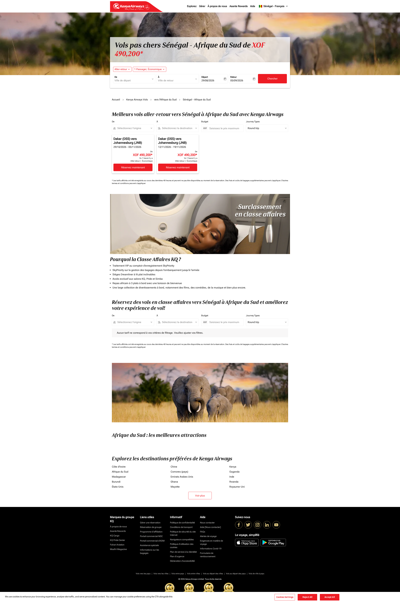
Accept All (330, 597)
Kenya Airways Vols (137, 99)
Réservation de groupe (150, 527)
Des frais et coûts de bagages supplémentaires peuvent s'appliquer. (253, 180)
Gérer (202, 6)
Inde (231, 476)
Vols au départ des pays (236, 573)
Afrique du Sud (120, 471)
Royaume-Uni (237, 486)
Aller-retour (121, 69)
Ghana (174, 481)
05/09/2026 (236, 80)
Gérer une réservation (150, 522)
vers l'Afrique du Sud (165, 99)
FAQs (202, 531)
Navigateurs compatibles (182, 539)
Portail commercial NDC (151, 536)
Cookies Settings (284, 597)
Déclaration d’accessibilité (182, 561)
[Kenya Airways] (238, 525)
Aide (252, 6)
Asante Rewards (239, 6)
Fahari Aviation (117, 544)
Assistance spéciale (149, 545)
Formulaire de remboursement (207, 555)
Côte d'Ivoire (119, 466)
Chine (174, 466)
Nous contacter (207, 522)
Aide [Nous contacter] (210, 527)
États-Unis (117, 486)
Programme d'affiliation (151, 531)
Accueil (116, 99)
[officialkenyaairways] (257, 525)
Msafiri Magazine (118, 549)
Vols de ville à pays (256, 573)
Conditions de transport (181, 527)
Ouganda (234, 471)
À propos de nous (217, 6)
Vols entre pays (177, 573)
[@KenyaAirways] (248, 525)
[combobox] (133, 80)
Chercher (272, 78)
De (116, 77)
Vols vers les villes (160, 573)
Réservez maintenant (133, 167)
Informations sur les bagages (149, 551)
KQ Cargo (114, 535)
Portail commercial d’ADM (152, 540)
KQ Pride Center (117, 540)
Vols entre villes (193, 573)
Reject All (307, 597)
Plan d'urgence (177, 556)
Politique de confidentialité (182, 522)
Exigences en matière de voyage (211, 542)
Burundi (116, 481)
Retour (233, 77)
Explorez (192, 6)
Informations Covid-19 (210, 548)
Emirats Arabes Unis (182, 476)
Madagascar (119, 476)
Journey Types (253, 121)
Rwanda (233, 481)
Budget (204, 121)
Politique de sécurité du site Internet (183, 533)
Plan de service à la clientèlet (183, 552)
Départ (204, 77)
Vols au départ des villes (213, 573)
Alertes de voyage (208, 536)
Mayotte (175, 486)
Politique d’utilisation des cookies (181, 546)
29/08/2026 (207, 80)
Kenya (232, 466)
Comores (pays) (179, 471)
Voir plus (200, 495)
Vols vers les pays (143, 573)
